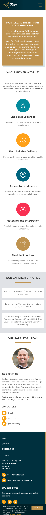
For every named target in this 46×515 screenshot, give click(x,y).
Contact (6, 455)
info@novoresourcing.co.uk (19, 480)
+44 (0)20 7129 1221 (15, 475)
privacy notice (15, 514)
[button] (38, 5)
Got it (37, 507)
